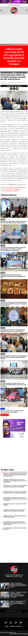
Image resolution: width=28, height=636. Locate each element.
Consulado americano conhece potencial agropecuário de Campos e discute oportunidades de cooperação (12, 249)
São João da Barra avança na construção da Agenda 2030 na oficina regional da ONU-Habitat (13, 357)
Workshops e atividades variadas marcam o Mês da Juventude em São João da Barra (13, 222)
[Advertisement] (14, 29)
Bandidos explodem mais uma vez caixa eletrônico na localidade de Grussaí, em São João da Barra (15, 481)
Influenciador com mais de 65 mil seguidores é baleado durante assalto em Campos (14, 56)
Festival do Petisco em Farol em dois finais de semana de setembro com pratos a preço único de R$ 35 (13, 303)
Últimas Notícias (9, 195)
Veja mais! (4, 415)
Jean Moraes (24, 634)
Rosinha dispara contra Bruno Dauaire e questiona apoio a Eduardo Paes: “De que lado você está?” (14, 523)
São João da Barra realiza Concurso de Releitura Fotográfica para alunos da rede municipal (13, 384)
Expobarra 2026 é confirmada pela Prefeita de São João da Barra (14, 516)
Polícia (2, 408)
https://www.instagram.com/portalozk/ (16, 187)
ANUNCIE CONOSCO (16, 626)
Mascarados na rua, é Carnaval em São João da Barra (15, 504)
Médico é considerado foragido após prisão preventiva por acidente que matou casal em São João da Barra (15, 475)
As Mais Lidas (7, 469)
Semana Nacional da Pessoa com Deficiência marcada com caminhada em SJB (12, 276)
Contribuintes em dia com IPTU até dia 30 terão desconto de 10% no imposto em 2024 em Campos (15, 499)
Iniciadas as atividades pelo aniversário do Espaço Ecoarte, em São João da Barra (14, 510)
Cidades (3, 219)
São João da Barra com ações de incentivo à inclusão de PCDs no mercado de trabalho (15, 492)
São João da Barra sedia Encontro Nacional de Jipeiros (14, 528)
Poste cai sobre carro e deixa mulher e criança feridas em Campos (12, 411)
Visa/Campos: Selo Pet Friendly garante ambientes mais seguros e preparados (12, 330)
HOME (6, 626)
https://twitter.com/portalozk (13, 189)
